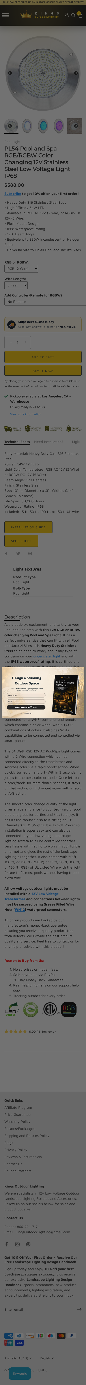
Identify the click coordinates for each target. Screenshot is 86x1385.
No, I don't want (26, 713)
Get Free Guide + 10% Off (26, 707)
